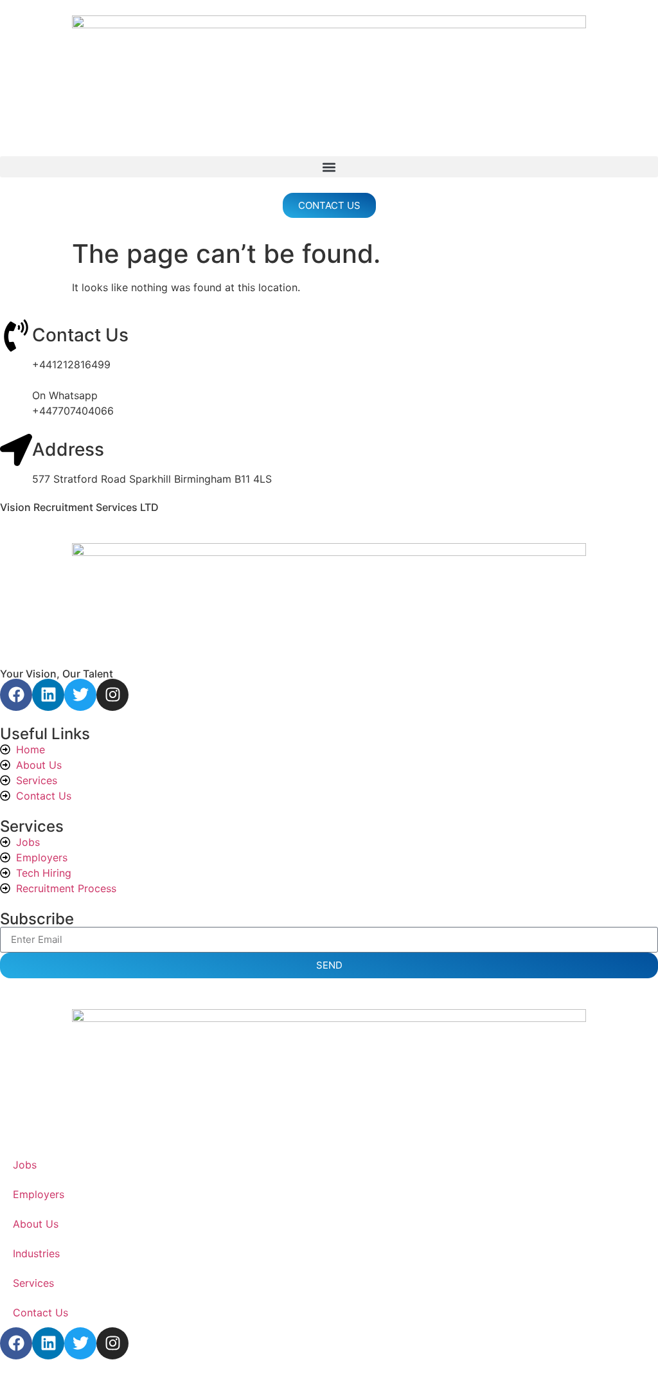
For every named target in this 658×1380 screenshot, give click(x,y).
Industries (36, 1253)
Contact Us (80, 335)
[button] (329, 166)
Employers (38, 1194)
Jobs (25, 1164)
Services (33, 1283)
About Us (35, 1223)
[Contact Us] (16, 335)
